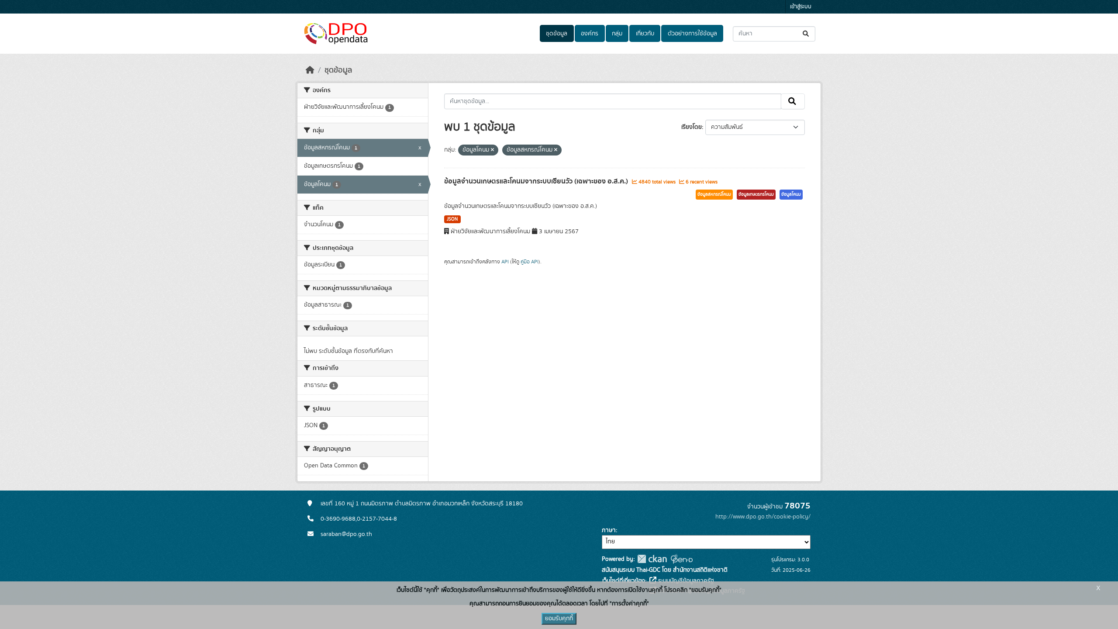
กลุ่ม (617, 33)
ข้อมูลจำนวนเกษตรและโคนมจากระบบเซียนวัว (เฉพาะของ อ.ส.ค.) (537, 181)
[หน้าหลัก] (310, 70)
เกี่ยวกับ (645, 33)
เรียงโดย (691, 127)
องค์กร (589, 33)
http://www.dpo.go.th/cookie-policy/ (763, 516)
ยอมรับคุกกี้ (559, 618)
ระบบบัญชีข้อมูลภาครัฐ (685, 581)
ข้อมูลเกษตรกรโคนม (756, 194)
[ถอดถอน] (492, 150)
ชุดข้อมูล (556, 33)
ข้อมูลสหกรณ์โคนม (714, 194)
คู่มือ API (529, 262)
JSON (452, 219)
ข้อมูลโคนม (791, 194)
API (505, 262)
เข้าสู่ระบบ (800, 7)
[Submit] (806, 33)
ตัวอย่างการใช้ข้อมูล (692, 33)
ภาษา (609, 530)
